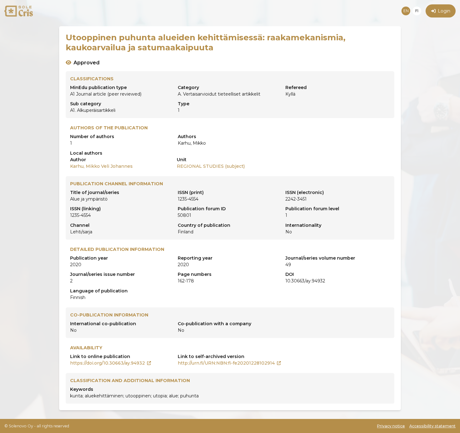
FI (416, 10)
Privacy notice (391, 426)
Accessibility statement (432, 426)
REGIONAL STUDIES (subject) (211, 166)
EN (406, 10)
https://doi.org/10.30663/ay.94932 (107, 363)
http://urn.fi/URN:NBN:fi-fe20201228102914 (226, 363)
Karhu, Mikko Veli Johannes (101, 166)
